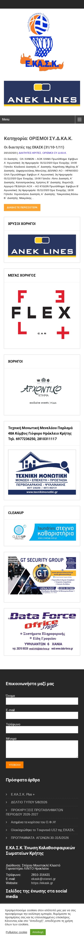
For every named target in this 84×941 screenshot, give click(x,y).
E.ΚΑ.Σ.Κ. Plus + (23, 794)
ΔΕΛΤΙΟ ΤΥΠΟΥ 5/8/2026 (29, 802)
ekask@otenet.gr (43, 879)
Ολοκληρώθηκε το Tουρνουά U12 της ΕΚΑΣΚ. (43, 830)
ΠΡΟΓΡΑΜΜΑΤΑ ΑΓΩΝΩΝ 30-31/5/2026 (40, 837)
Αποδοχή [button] (37, 932)
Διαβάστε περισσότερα (22, 207)
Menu (5, 119)
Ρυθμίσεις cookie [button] (16, 932)
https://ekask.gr (42, 883)
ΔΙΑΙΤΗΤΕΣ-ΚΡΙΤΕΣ (30, 152)
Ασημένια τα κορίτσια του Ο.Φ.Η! (33, 822)
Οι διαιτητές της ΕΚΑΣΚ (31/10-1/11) (34, 147)
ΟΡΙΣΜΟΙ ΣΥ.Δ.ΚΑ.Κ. (54, 152)
